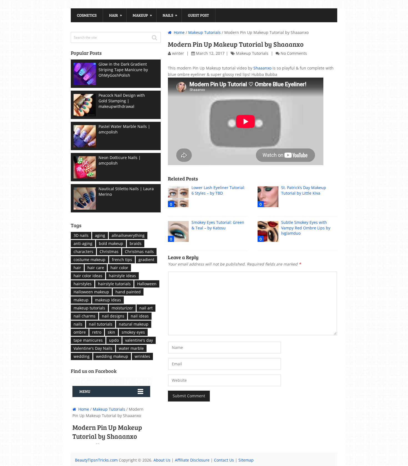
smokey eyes (133, 332)
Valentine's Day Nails (93, 348)
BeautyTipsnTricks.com (96, 460)
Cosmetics (87, 15)
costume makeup (89, 259)
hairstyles (83, 283)
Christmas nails (139, 251)
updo (114, 340)
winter (178, 53)
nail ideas (140, 316)
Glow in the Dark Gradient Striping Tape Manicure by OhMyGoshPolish (123, 69)
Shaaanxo (262, 68)
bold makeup (111, 243)
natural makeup (133, 324)
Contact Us (224, 460)
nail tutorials (100, 324)
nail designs (113, 316)
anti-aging (83, 243)
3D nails (81, 235)
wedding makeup (112, 356)
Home (179, 32)
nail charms (84, 316)
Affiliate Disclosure (192, 460)
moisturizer (122, 308)
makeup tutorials (89, 308)
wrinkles (142, 356)
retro (96, 332)
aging (100, 235)
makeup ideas (108, 300)
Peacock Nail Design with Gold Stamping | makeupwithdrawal (122, 101)
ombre (80, 332)
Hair (115, 15)
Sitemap (246, 460)
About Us (161, 460)
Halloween (147, 283)
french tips (122, 259)
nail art (146, 308)
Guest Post (198, 15)
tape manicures (88, 340)
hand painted (128, 291)
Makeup (142, 15)
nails (78, 324)
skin (111, 332)
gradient (146, 259)
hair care (95, 267)
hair (77, 267)
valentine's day (139, 340)
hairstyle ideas (122, 275)
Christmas (109, 251)
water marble (131, 348)
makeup (81, 300)
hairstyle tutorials (114, 283)
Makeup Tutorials (204, 32)
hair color (119, 267)
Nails (170, 15)
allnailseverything (128, 235)
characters (83, 251)
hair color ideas (88, 275)
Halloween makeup (91, 291)
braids (136, 243)
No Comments (294, 53)
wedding (82, 356)
